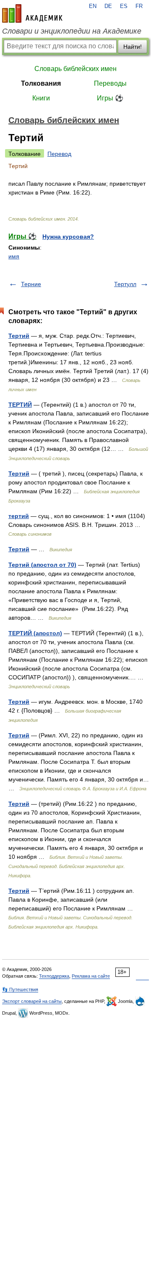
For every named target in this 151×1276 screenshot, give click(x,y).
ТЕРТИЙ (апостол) (35, 633)
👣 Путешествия (20, 989)
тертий (18, 516)
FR (139, 6)
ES (124, 6)
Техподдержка (54, 976)
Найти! (132, 46)
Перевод (59, 153)
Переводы (110, 83)
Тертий (18, 335)
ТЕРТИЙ (20, 404)
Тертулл (125, 284)
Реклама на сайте (91, 976)
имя (13, 256)
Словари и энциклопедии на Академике (71, 31)
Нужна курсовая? (68, 236)
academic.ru (32, 13)
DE (108, 6)
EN (92, 6)
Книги (41, 98)
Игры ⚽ (110, 98)
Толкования (41, 83)
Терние (31, 284)
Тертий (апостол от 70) (42, 564)
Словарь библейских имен (75, 68)
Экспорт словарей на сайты (32, 1001)
